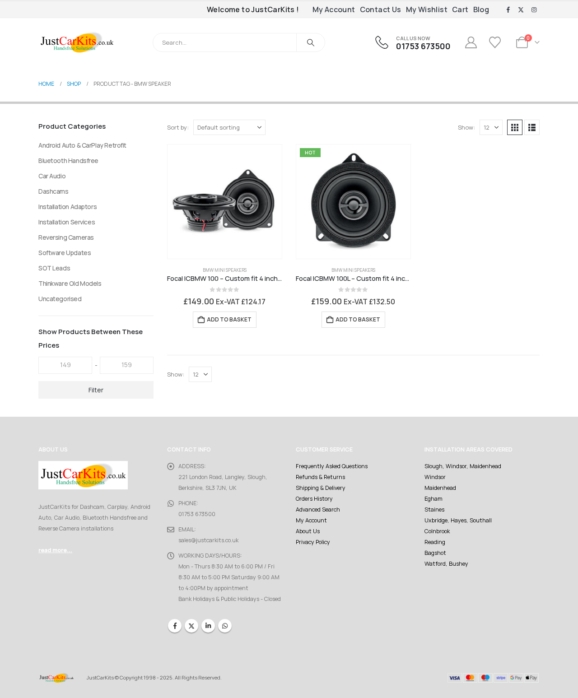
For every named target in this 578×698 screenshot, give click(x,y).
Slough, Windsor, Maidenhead (462, 466)
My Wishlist (426, 9)
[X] (521, 10)
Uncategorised (60, 298)
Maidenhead (440, 488)
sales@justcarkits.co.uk (208, 540)
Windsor (435, 477)
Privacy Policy (313, 542)
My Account (333, 9)
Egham (433, 499)
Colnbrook (437, 531)
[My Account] (471, 42)
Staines (434, 509)
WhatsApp (225, 626)
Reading (434, 542)
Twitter (191, 626)
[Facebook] (508, 10)
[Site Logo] (76, 42)
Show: (466, 127)
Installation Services (66, 222)
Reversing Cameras (66, 237)
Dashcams (53, 191)
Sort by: (178, 127)
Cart (460, 9)
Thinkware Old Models (70, 283)
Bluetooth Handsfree (68, 160)
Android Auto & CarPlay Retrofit (82, 145)
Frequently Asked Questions (332, 466)
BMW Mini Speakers (225, 270)
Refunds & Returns (320, 477)
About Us (308, 531)
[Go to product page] (225, 201)
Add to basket (229, 319)
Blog (481, 9)
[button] (514, 127)
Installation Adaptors (67, 206)
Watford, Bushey (446, 564)
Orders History (314, 499)
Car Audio (51, 176)
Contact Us (380, 9)
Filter (96, 390)
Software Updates (64, 252)
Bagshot (435, 553)
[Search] (311, 42)
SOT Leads (54, 268)
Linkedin (208, 626)
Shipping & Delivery (320, 488)
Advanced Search (318, 509)
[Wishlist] (496, 42)
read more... (55, 550)
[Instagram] (534, 10)
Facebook (175, 626)
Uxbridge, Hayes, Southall (458, 520)
